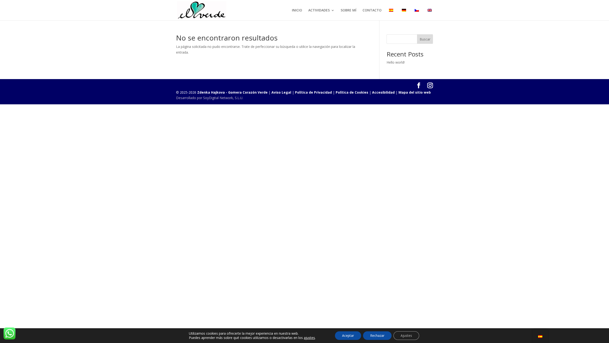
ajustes (309, 338)
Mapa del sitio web (414, 92)
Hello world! (396, 62)
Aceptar (348, 335)
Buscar (425, 39)
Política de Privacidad (313, 92)
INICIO (297, 10)
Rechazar (377, 335)
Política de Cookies (352, 92)
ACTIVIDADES (319, 10)
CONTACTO (372, 10)
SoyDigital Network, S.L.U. (223, 98)
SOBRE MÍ (348, 10)
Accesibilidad (383, 92)
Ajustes (406, 335)
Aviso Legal (281, 92)
